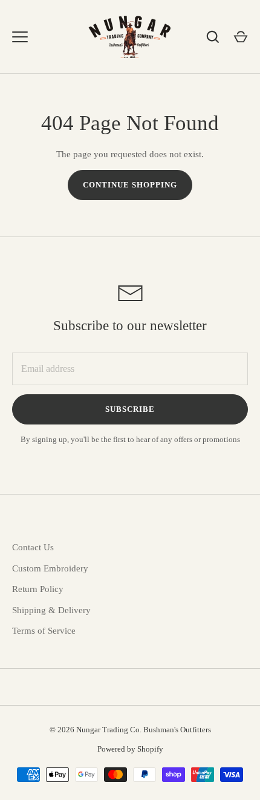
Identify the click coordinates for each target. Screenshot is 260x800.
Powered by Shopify (130, 748)
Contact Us (33, 547)
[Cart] (240, 37)
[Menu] (20, 37)
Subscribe (130, 409)
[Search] (213, 37)
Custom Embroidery (50, 568)
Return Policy (37, 589)
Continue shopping (130, 184)
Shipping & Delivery (51, 610)
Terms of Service (44, 631)
